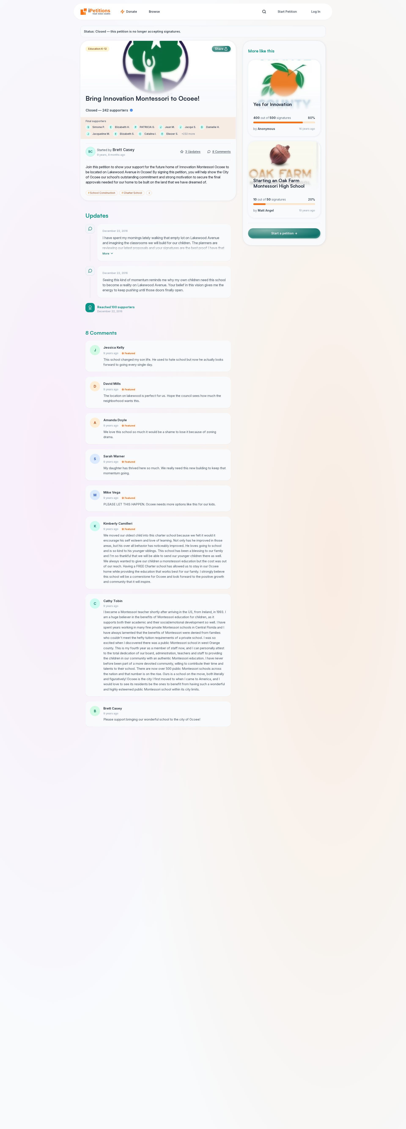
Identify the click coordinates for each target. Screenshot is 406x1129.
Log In (315, 11)
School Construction (101, 192)
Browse (154, 11)
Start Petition (287, 11)
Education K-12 (97, 48)
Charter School (132, 192)
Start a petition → (284, 233)
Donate (131, 11)
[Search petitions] (264, 11)
